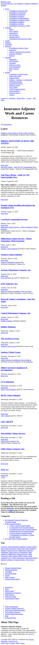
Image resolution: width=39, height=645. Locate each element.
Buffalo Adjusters (6, 321)
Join (7, 643)
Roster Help (21, 98)
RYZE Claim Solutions (8, 389)
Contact (12, 643)
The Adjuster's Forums (12, 612)
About (22, 643)
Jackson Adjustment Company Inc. (12, 262)
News (7, 589)
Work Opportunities (11, 606)
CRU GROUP (6, 416)
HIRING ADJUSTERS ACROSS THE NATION (17, 133)
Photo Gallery (9, 591)
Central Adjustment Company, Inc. (16, 313)
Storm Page (9, 587)
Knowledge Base (10, 573)
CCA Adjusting (7, 382)
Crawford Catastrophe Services (14, 219)
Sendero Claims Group (8, 346)
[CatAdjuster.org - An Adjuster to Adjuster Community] (19, 3)
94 (6, 520)
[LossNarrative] (6, 124)
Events (29, 98)
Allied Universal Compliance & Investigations (16, 360)
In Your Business (10, 618)
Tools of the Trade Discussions (15, 610)
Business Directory (11, 570)
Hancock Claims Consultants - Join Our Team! (16, 291)
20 (6, 539)
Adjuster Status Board (12, 579)
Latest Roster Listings (12, 598)
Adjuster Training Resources (14, 608)
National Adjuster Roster (13, 568)
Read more (4, 165)
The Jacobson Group (10, 338)
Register (3, 2)
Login (9, 2)
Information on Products (13, 593)
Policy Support (10, 577)
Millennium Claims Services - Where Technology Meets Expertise (16, 240)
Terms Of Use (13, 641)
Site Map (12, 98)
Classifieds (10, 510)
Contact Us (4, 98)
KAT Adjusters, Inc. (7, 278)
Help (18, 643)
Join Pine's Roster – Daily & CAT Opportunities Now (18, 167)
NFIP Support (9, 595)
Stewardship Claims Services (13, 433)
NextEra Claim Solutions (9, 249)
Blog (6, 616)
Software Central (10, 597)
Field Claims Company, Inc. (10, 441)
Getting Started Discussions (14, 614)
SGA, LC (5, 470)
